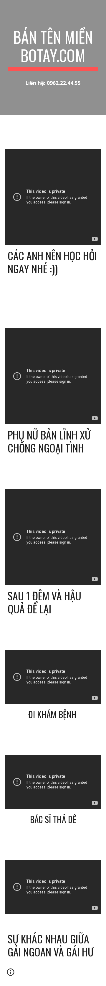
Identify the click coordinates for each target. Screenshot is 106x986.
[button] (11, 974)
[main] (53, 49)
